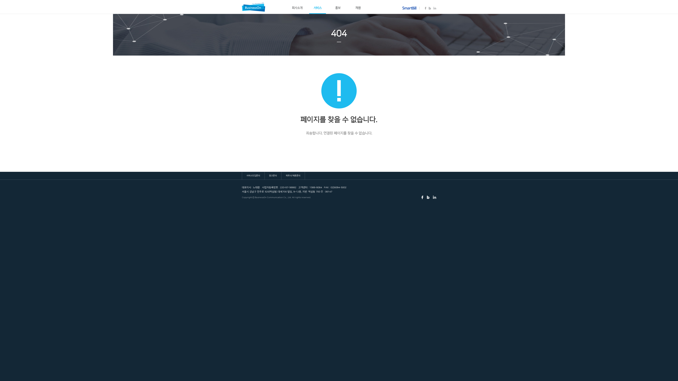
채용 (358, 8)
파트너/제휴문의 (293, 175)
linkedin (434, 8)
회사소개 (297, 8)
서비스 (318, 8)
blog (430, 8)
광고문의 (273, 175)
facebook (425, 8)
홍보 (337, 8)
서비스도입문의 (253, 175)
